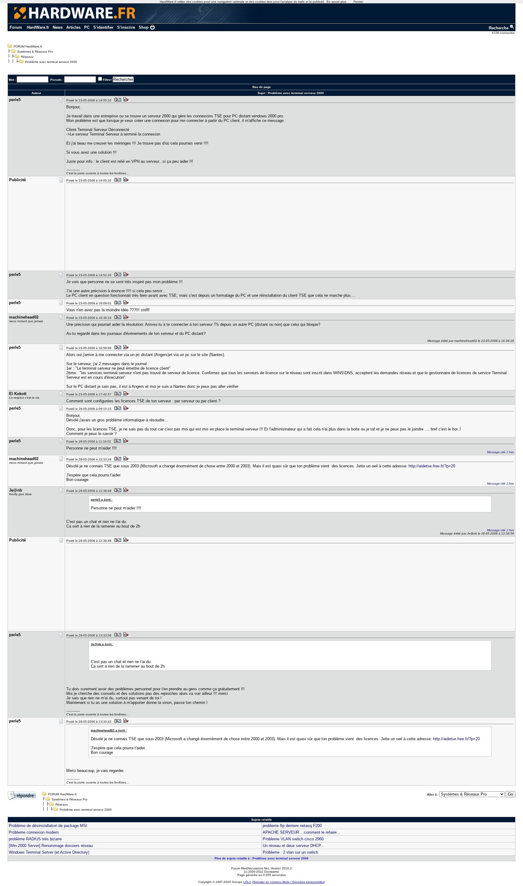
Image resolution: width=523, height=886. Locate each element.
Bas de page (261, 87)
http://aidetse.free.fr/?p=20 (432, 466)
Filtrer (107, 79)
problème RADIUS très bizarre (35, 839)
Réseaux (27, 56)
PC (87, 27)
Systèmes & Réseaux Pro (35, 51)
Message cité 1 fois (500, 452)
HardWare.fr (38, 27)
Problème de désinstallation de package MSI (48, 825)
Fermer (358, 1)
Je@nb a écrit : (102, 644)
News (58, 27)
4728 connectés (503, 32)
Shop (144, 27)
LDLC (247, 882)
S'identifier (103, 27)
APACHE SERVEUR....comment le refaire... (301, 832)
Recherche (499, 28)
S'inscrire (126, 27)
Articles (73, 27)
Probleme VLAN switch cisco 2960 (293, 839)
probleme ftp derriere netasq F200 (292, 825)
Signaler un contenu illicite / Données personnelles (288, 882)
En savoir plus (336, 1)
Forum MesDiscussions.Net (250, 868)
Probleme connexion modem (34, 832)
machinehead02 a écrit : (109, 730)
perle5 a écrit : (101, 499)
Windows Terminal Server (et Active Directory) (49, 852)
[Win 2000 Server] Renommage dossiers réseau (51, 845)
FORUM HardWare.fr (28, 46)
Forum (16, 27)
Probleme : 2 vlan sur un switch (290, 852)
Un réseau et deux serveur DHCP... (293, 845)
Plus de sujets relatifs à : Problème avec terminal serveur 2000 (261, 858)
